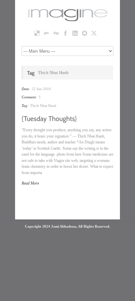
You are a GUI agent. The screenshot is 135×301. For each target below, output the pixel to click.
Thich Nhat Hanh (43, 106)
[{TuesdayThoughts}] (49, 118)
